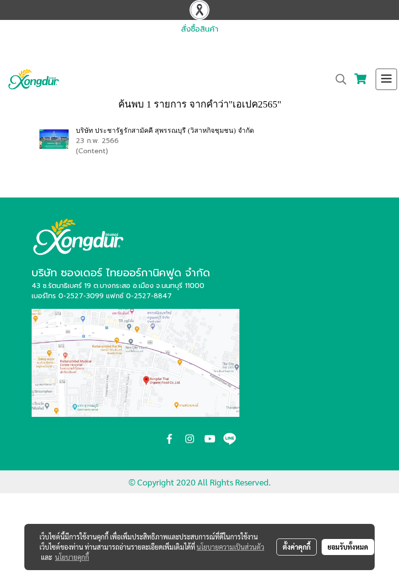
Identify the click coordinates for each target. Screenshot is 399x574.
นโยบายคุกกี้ (72, 557)
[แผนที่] (135, 362)
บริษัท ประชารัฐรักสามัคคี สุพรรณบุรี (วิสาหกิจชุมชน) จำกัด (165, 130)
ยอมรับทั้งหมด (347, 546)
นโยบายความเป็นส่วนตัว (230, 546)
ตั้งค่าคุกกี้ (296, 546)
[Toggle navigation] (386, 79)
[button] (337, 79)
